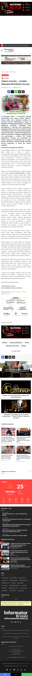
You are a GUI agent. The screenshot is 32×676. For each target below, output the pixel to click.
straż (4, 588)
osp (13, 582)
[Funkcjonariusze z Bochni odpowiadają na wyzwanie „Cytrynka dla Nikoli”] (24, 432)
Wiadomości (13, 71)
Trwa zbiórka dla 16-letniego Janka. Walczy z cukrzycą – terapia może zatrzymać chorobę (8, 439)
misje (24, 346)
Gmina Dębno (13, 580)
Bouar (27, 342)
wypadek (20, 590)
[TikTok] (19, 622)
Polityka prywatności (25, 663)
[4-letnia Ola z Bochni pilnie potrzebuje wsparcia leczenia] (8, 450)
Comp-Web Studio (23, 666)
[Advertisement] (16, 32)
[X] (12, 91)
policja (20, 582)
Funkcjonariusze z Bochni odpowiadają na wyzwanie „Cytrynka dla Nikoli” (23, 439)
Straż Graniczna (13, 588)
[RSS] (20, 622)
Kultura (16, 366)
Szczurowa (23, 588)
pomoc (4, 585)
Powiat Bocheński (14, 585)
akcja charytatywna (16, 342)
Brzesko (22, 577)
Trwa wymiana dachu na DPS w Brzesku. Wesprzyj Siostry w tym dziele (19, 552)
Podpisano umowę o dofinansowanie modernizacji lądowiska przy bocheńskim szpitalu (20, 545)
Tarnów (12, 590)
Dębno (4, 580)
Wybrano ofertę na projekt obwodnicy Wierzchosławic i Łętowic (20, 566)
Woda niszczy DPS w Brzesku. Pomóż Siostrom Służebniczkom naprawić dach (23, 457)
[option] (16, 369)
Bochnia (5, 577)
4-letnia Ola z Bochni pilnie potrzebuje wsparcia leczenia (7, 456)
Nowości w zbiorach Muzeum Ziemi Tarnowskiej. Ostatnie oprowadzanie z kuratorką (16, 371)
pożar (24, 585)
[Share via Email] (19, 91)
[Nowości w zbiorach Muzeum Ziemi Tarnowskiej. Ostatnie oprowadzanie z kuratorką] (5, 560)
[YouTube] (15, 622)
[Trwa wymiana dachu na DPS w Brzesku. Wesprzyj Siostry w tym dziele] (5, 553)
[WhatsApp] (16, 91)
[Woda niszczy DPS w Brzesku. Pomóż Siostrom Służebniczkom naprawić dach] (24, 450)
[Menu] (2, 51)
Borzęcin (13, 577)
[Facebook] (8, 91)
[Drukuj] (23, 91)
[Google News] (16, 351)
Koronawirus (23, 580)
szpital (4, 590)
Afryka (5, 342)
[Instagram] (17, 622)
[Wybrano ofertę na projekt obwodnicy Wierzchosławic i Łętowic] (5, 567)
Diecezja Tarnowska (13, 346)
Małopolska (5, 582)
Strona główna (5, 71)
